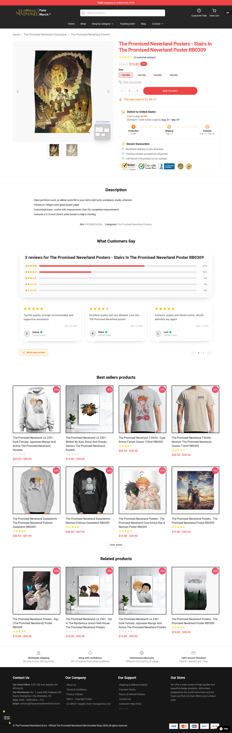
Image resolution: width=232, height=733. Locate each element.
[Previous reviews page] (193, 353)
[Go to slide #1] (54, 150)
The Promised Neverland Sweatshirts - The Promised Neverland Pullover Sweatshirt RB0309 (35, 523)
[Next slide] (108, 91)
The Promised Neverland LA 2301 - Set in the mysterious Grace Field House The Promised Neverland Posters (89, 623)
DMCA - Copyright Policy (79, 699)
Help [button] (226, 729)
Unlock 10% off (7, 718)
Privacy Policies (74, 694)
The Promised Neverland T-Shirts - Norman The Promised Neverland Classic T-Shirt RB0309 (192, 442)
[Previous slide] (18, 91)
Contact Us (125, 699)
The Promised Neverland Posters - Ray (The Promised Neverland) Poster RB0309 (35, 623)
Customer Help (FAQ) (130, 703)
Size (121, 69)
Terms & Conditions (76, 689)
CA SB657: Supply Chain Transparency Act (88, 703)
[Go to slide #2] (72, 150)
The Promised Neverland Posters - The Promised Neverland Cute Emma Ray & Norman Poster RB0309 (142, 523)
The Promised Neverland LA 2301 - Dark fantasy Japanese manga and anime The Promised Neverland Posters (142, 623)
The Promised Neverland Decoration (45, 34)
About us (71, 684)
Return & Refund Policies (132, 694)
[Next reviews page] (209, 353)
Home (16, 34)
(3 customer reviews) (145, 57)
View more (116, 545)
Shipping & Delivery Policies (133, 684)
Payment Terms (127, 689)
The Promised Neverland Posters (90, 34)
